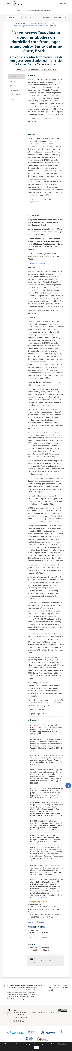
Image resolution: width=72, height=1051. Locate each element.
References (14, 90)
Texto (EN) (52, 18)
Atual (25, 18)
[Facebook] (21, 1021)
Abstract (13, 76)
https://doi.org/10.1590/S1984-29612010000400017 (31, 26)
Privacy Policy (62, 1044)
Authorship (21, 69)
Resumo (13, 81)
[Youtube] (23, 1021)
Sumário (12, 18)
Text (11, 85)
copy (54, 26)
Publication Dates (16, 94)
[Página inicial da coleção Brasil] (8, 1014)
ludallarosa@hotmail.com (37, 922)
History (12, 99)
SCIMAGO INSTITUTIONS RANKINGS (42, 69)
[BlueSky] (14, 1021)
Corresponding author (36, 263)
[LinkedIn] (18, 1021)
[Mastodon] (16, 1021)
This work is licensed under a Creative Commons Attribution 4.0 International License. (46, 961)
